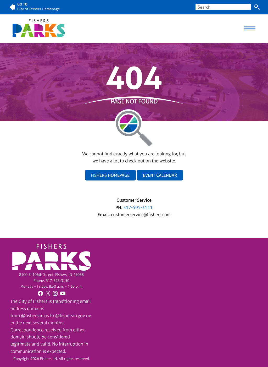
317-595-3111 (138, 207)
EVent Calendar (160, 175)
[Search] (257, 7)
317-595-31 (55, 280)
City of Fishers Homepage (38, 8)
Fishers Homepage (110, 175)
